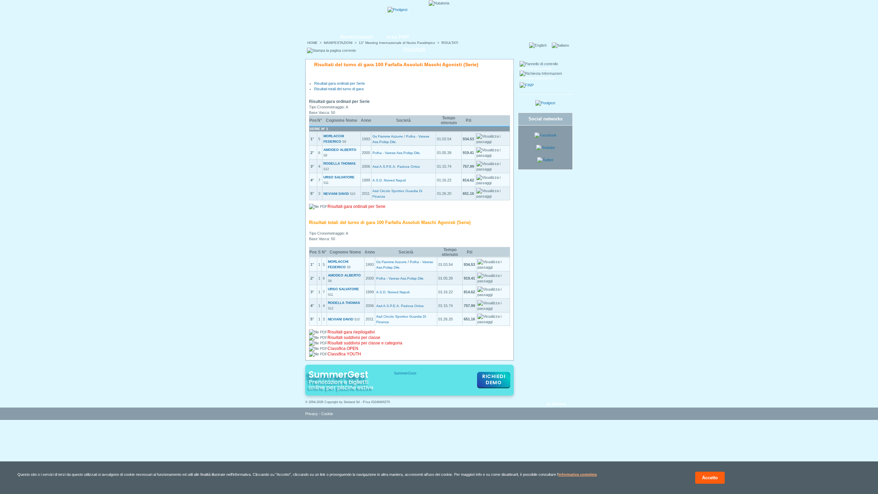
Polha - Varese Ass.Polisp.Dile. (396, 153)
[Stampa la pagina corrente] (331, 50)
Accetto (710, 477)
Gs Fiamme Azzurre (387, 136)
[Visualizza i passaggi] (492, 138)
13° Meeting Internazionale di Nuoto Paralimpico (397, 43)
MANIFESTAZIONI (338, 43)
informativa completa (577, 474)
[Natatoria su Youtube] (545, 147)
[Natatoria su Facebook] (545, 135)
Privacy (311, 414)
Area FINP (398, 37)
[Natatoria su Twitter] (545, 160)
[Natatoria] (331, 16)
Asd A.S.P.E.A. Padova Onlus (396, 166)
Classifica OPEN (343, 348)
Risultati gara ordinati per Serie (339, 83)
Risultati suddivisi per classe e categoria (365, 343)
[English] (540, 45)
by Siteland (556, 404)
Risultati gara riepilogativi (351, 332)
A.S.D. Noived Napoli (389, 180)
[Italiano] (562, 45)
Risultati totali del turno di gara (339, 89)
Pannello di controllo (536, 68)
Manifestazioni (356, 37)
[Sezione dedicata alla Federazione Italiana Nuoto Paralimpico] (527, 85)
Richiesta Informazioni (537, 78)
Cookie (327, 414)
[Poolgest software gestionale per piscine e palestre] (545, 103)
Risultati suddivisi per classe (354, 337)
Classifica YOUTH (344, 354)
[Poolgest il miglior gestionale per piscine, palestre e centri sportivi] (397, 10)
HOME (312, 43)
